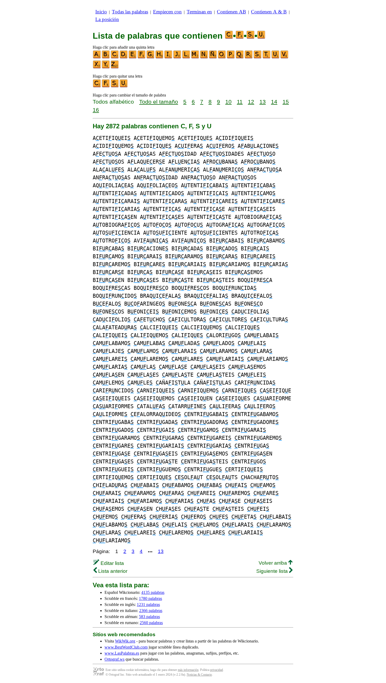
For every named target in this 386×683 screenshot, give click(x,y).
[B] (106, 57)
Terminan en (199, 11)
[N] (204, 57)
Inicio (101, 11)
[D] (123, 57)
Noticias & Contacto (199, 674)
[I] (168, 57)
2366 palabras (150, 610)
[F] (141, 57)
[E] (132, 57)
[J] (177, 57)
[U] (275, 57)
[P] (231, 57)
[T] (266, 57)
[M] (195, 57)
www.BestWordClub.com (126, 647)
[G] (150, 57)
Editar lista (111, 563)
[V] (284, 57)
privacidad (216, 670)
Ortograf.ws (114, 659)
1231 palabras (148, 604)
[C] (115, 57)
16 (96, 110)
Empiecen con (167, 11)
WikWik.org (125, 641)
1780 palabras (150, 598)
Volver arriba (273, 563)
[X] (97, 67)
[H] (159, 57)
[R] (248, 57)
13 (262, 102)
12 (251, 102)
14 (274, 102)
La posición (107, 19)
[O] (222, 57)
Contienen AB (231, 11)
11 (240, 102)
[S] (257, 57)
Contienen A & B (269, 11)
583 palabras (149, 616)
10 (228, 102)
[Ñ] (213, 57)
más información (188, 670)
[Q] (240, 57)
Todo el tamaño (158, 102)
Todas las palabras (130, 11)
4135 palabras (152, 592)
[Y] (106, 67)
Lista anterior (112, 571)
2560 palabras (151, 622)
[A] (97, 57)
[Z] (115, 67)
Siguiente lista (272, 571)
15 (286, 102)
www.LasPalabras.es (122, 653)
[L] (186, 57)
